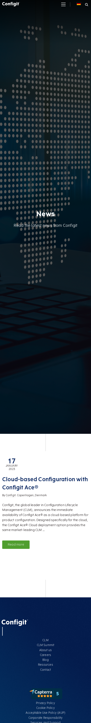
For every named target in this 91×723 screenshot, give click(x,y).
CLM (45, 640)
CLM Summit (45, 645)
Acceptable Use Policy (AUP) (45, 713)
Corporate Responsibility (45, 718)
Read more (16, 544)
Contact (45, 670)
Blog (45, 660)
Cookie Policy (45, 708)
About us (45, 650)
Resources (45, 665)
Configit (11, 495)
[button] (63, 4)
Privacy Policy (45, 703)
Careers (45, 655)
